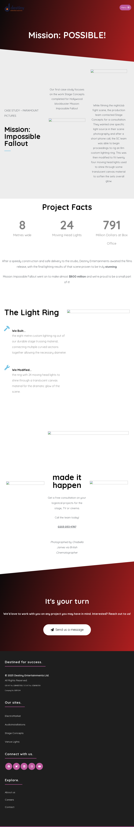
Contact (9, 807)
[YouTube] (39, 766)
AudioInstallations (15, 724)
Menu (123, 7)
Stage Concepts (14, 733)
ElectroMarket (13, 715)
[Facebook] (8, 766)
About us (10, 792)
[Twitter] (16, 766)
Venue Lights (12, 741)
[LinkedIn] (24, 766)
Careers (9, 799)
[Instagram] (31, 766)
